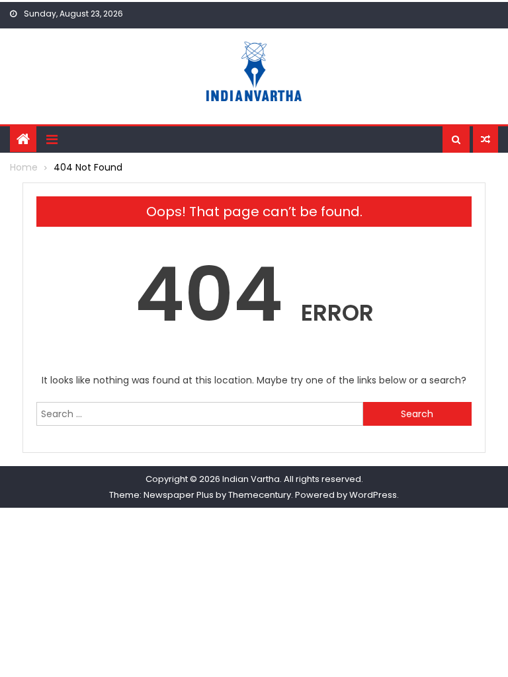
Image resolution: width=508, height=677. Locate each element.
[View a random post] (485, 139)
